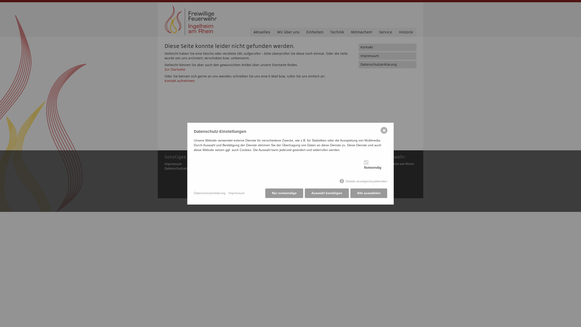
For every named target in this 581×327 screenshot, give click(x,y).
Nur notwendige (284, 193)
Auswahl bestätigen (326, 193)
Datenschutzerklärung (209, 193)
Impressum (237, 193)
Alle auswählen (369, 193)
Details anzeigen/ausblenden (366, 181)
